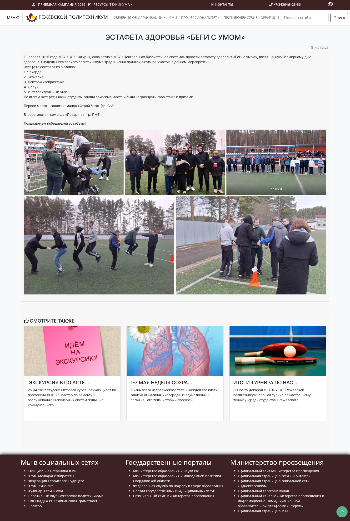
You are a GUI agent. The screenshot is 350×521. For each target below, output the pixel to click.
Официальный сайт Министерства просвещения (173, 496)
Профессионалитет (199, 17)
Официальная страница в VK (52, 471)
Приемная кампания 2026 (61, 4)
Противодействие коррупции (251, 17)
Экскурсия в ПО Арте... (58, 382)
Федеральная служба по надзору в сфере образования (178, 486)
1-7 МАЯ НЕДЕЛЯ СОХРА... (161, 382)
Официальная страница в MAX (263, 511)
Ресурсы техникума (112, 4)
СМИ (173, 17)
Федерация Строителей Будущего (56, 481)
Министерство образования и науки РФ (166, 471)
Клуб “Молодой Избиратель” (51, 476)
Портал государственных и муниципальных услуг (174, 491)
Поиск (339, 17)
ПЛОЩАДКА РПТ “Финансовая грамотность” (64, 501)
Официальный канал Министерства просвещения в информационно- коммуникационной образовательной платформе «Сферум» (281, 501)
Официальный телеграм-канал (263, 491)
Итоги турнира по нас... (265, 382)
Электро (35, 506)
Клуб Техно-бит (40, 486)
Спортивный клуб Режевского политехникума (65, 496)
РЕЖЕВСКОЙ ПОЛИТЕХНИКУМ (72, 17)
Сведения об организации (138, 17)
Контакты (223, 4)
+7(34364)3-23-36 (287, 4)
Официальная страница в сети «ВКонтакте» (274, 476)
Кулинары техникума (45, 491)
